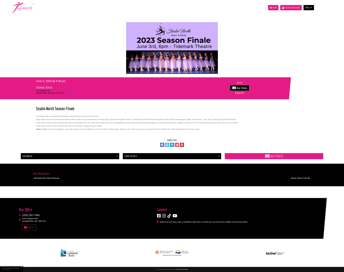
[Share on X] (167, 145)
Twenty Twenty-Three (299, 178)
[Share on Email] (177, 145)
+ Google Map (69, 93)
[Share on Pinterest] (182, 145)
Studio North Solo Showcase (47, 178)
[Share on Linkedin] (172, 145)
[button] (309, 7)
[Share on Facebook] (162, 145)
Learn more (5, 270)
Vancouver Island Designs (181, 269)
